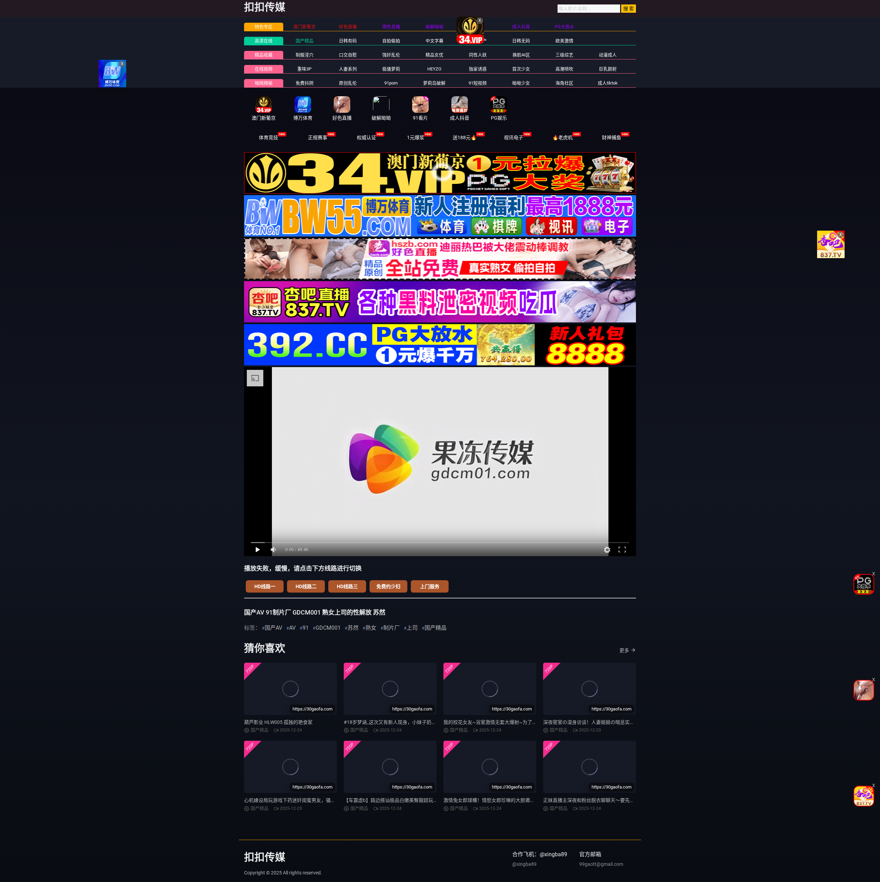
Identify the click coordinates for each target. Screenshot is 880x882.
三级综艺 (564, 54)
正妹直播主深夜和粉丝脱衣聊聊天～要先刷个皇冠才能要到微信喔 (613, 800)
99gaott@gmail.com (601, 864)
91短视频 (478, 83)
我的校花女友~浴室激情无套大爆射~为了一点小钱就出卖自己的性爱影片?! (523, 722)
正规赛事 (317, 137)
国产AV (273, 628)
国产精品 (305, 40)
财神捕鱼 (611, 137)
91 (305, 628)
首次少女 (521, 68)
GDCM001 (328, 628)
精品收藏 (264, 54)
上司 (412, 628)
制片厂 (391, 628)
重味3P (304, 68)
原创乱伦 (348, 83)
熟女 (370, 628)
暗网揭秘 (264, 83)
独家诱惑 (478, 68)
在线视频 (264, 68)
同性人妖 (478, 54)
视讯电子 (513, 137)
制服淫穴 (305, 54)
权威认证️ (366, 137)
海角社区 (564, 83)
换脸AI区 (521, 54)
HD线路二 (306, 586)
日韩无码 (521, 40)
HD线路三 (347, 586)
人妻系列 (348, 68)
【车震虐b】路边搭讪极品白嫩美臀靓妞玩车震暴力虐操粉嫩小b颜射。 (419, 800)
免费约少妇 (388, 586)
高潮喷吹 (564, 68)
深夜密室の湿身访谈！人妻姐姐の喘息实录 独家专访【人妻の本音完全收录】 (625, 722)
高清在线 (264, 40)
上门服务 (429, 586)
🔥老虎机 (562, 137)
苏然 (353, 628)
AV (292, 628)
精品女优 (434, 54)
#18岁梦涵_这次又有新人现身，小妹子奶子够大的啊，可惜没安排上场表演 (424, 722)
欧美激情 (564, 40)
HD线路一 (264, 586)
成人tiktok (608, 83)
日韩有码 (348, 40)
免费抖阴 (305, 83)
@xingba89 (524, 864)
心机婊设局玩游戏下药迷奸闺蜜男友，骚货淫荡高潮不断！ (306, 800)
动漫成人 (608, 54)
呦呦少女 (521, 83)
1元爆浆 (415, 137)
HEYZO (434, 68)
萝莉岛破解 (434, 83)
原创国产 (478, 40)
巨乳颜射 (608, 68)
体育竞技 (268, 137)
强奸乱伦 (391, 54)
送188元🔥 (464, 137)
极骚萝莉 (391, 68)
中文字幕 (434, 40)
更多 (624, 650)
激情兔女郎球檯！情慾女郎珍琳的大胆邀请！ (491, 800)
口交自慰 (348, 54)
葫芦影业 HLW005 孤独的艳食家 (278, 722)
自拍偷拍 (391, 40)
